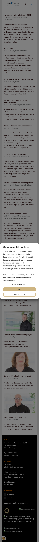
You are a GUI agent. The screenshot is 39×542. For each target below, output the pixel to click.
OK (19, 289)
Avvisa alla (19, 295)
